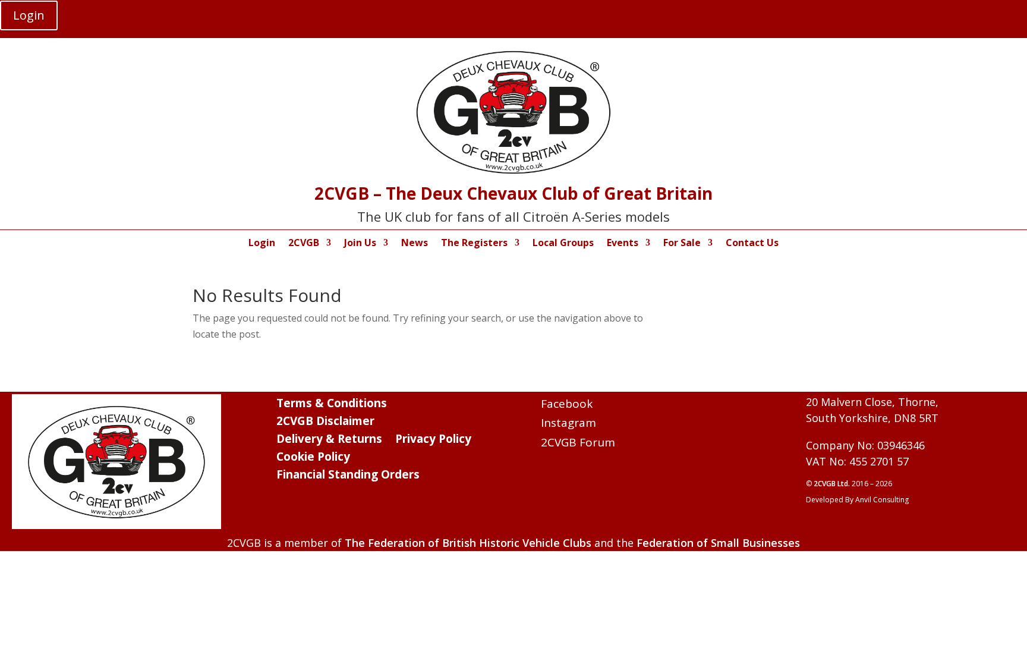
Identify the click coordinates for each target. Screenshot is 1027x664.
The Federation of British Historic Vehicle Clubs (468, 543)
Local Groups (563, 243)
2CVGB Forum (578, 442)
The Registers (474, 243)
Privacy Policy (433, 440)
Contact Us (752, 243)
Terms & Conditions (331, 405)
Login (29, 15)
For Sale (682, 243)
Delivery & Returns (329, 440)
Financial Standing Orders (348, 476)
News (414, 243)
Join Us (360, 243)
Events (622, 243)
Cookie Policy (313, 458)
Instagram (568, 422)
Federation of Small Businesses (718, 543)
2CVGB (303, 243)
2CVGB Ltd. (833, 484)
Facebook (567, 403)
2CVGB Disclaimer (325, 423)
